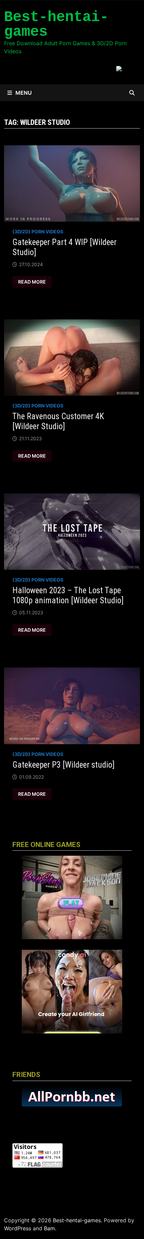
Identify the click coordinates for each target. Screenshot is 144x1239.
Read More (33, 282)
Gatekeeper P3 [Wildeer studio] (63, 765)
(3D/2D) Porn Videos (37, 231)
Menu (23, 92)
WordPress (17, 1228)
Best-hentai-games (56, 24)
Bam (49, 1228)
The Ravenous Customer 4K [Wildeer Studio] (58, 421)
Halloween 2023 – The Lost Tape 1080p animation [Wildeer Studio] (68, 595)
